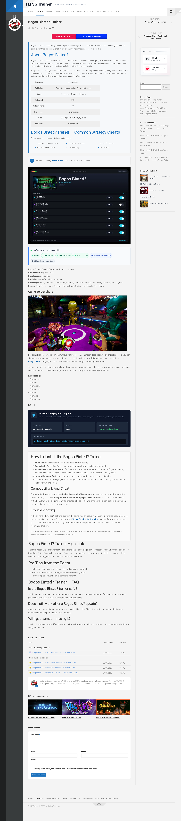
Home (30, 12)
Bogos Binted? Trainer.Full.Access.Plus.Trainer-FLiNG (54, 652)
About (65, 12)
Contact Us (76, 12)
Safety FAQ (89, 12)
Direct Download (93, 36)
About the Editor (105, 12)
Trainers (40, 12)
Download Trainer (63, 36)
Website (34, 760)
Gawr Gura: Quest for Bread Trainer (153, 108)
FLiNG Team (145, 126)
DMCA (118, 12)
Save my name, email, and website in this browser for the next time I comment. (65, 769)
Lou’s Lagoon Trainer (148, 114)
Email (84, 751)
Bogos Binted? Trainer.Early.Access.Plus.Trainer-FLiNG (54, 663)
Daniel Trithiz (57, 160)
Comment (35, 735)
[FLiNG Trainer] (14, 6)
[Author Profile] (14, 24)
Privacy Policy (53, 12)
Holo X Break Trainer (71, 717)
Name (33, 751)
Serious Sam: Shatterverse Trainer (153, 111)
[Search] (171, 12)
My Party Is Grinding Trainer (151, 100)
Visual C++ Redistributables (86, 519)
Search (143, 83)
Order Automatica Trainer (108, 717)
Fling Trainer (34, 361)
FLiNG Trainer (39, 4)
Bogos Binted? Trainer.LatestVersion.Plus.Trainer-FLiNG (55, 673)
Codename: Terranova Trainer (41, 717)
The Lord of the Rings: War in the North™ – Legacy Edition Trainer (155, 128)
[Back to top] (99, 804)
